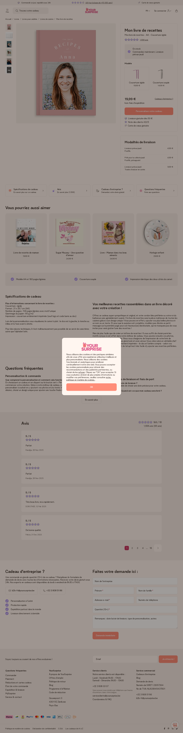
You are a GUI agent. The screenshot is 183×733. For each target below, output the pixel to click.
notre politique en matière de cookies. (88, 378)
